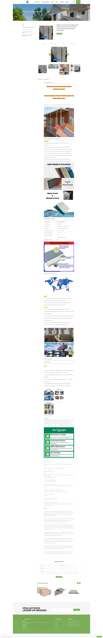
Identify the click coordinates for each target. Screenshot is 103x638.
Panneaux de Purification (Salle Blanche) (27, 35)
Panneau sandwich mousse (35, 13)
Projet (56, 624)
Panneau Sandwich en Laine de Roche (27, 32)
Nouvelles (56, 625)
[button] (77, 583)
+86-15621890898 (25, 626)
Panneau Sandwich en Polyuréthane (28, 27)
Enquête (59, 33)
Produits (29, 13)
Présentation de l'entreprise (59, 621)
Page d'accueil (25, 13)
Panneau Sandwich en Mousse (27, 29)
